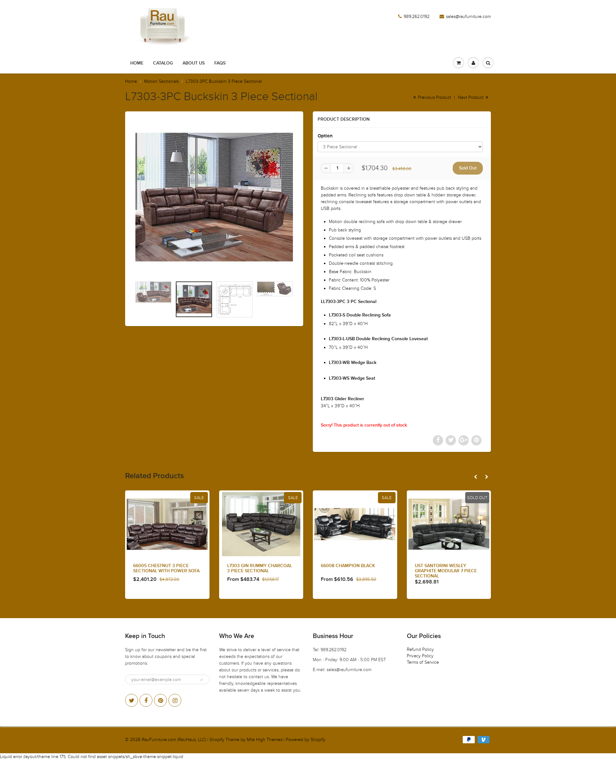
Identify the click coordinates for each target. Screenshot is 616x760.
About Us (194, 63)
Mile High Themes (264, 739)
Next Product (471, 97)
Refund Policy (420, 649)
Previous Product (434, 97)
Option (325, 136)
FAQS (220, 63)
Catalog (163, 63)
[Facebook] (146, 700)
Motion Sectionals (161, 81)
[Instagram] (174, 700)
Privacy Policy (420, 656)
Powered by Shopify (305, 739)
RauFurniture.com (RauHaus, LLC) (174, 739)
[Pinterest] (160, 700)
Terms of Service (423, 662)
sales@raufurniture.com (468, 16)
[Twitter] (131, 700)
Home (136, 63)
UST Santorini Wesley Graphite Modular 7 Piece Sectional (446, 571)
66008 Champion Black (348, 566)
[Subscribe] (201, 680)
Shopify (217, 739)
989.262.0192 (417, 16)
